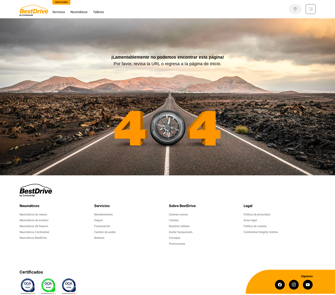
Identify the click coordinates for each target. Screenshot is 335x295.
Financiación (102, 226)
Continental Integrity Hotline (261, 232)
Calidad (173, 220)
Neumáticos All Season (34, 226)
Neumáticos (78, 12)
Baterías (99, 238)
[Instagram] (294, 285)
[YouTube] (308, 285)
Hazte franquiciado (180, 232)
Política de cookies (255, 226)
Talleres (98, 12)
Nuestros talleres (179, 226)
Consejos (174, 238)
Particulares (61, 2)
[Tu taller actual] (295, 9)
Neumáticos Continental (34, 232)
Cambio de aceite (105, 232)
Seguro (98, 220)
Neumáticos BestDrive (33, 238)
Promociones (177, 243)
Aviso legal (250, 220)
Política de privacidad (257, 214)
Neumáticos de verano (33, 214)
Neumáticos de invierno (34, 220)
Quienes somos (178, 214)
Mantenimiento (103, 214)
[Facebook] (280, 285)
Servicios (58, 12)
